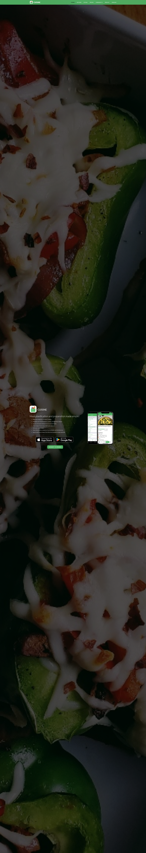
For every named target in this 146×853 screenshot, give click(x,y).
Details (86, 2)
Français (114, 2)
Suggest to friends (55, 447)
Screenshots (99, 2)
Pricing (92, 2)
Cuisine (73, 2)
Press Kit (107, 2)
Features (79, 2)
